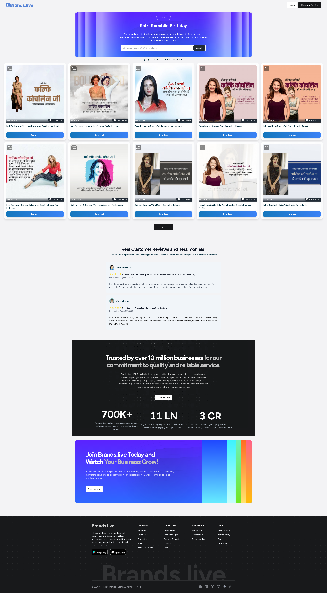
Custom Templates (172, 539)
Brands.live (103, 525)
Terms (220, 539)
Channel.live (197, 535)
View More (163, 227)
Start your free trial (309, 5)
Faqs (166, 548)
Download (35, 135)
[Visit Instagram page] (220, 586)
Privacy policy (223, 530)
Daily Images (169, 530)
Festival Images (171, 535)
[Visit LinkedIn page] (208, 586)
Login (292, 5)
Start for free (163, 397)
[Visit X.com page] (214, 586)
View (39, 98)
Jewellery (142, 530)
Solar (140, 543)
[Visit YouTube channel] (232, 586)
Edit (29, 98)
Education (142, 539)
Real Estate (143, 535)
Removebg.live (198, 539)
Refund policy (223, 535)
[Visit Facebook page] (202, 586)
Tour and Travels (145, 548)
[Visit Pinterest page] (226, 586)
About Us (168, 543)
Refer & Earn (223, 543)
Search (199, 48)
